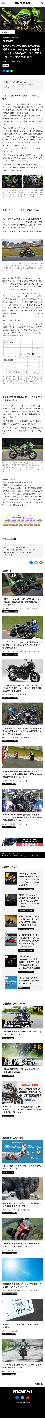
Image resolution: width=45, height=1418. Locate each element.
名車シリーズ (15, 695)
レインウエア (7, 1371)
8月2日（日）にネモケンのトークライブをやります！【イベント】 (28, 980)
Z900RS (35, 608)
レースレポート (22, 781)
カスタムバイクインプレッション (16, 84)
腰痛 (16, 1250)
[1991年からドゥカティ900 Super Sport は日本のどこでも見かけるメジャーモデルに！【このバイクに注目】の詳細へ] (11, 878)
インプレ (33, 84)
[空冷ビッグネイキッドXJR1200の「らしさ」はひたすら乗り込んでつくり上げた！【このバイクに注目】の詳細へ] (11, 900)
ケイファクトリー (19, 552)
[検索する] (42, 3)
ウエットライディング (21, 1371)
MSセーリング (10, 82)
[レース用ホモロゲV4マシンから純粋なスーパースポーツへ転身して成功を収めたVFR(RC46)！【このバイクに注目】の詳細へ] (11, 940)
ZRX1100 (24, 695)
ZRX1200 (31, 552)
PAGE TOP (37, 1384)
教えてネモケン (8, 1210)
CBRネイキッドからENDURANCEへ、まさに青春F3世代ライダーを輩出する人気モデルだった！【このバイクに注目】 (29, 962)
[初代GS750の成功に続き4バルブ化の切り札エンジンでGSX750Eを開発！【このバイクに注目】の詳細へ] (11, 921)
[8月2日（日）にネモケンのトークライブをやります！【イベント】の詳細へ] (11, 982)
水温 (17, 1331)
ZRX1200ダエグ (22, 82)
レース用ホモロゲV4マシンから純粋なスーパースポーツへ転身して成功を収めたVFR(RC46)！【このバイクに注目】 (29, 941)
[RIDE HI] (22, 3)
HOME (3, 853)
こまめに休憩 (32, 1291)
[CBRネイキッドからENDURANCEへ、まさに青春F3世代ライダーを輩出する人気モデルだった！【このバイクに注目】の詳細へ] (11, 961)
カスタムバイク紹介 (34, 651)
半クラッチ (18, 1210)
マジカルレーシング (9, 738)
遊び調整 (27, 1210)
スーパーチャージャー (12, 555)
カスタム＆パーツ (7, 32)
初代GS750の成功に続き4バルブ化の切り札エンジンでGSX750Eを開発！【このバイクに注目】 (29, 920)
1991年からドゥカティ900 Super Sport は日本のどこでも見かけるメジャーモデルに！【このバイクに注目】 (28, 879)
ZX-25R (13, 781)
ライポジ (22, 1250)
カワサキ (8, 87)
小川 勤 (9, 61)
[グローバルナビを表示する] (3, 3)
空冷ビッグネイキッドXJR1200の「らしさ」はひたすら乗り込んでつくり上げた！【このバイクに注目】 (28, 901)
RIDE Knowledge (8, 1331)
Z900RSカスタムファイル (22, 608)
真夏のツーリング (20, 1291)
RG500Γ (20, 738)
